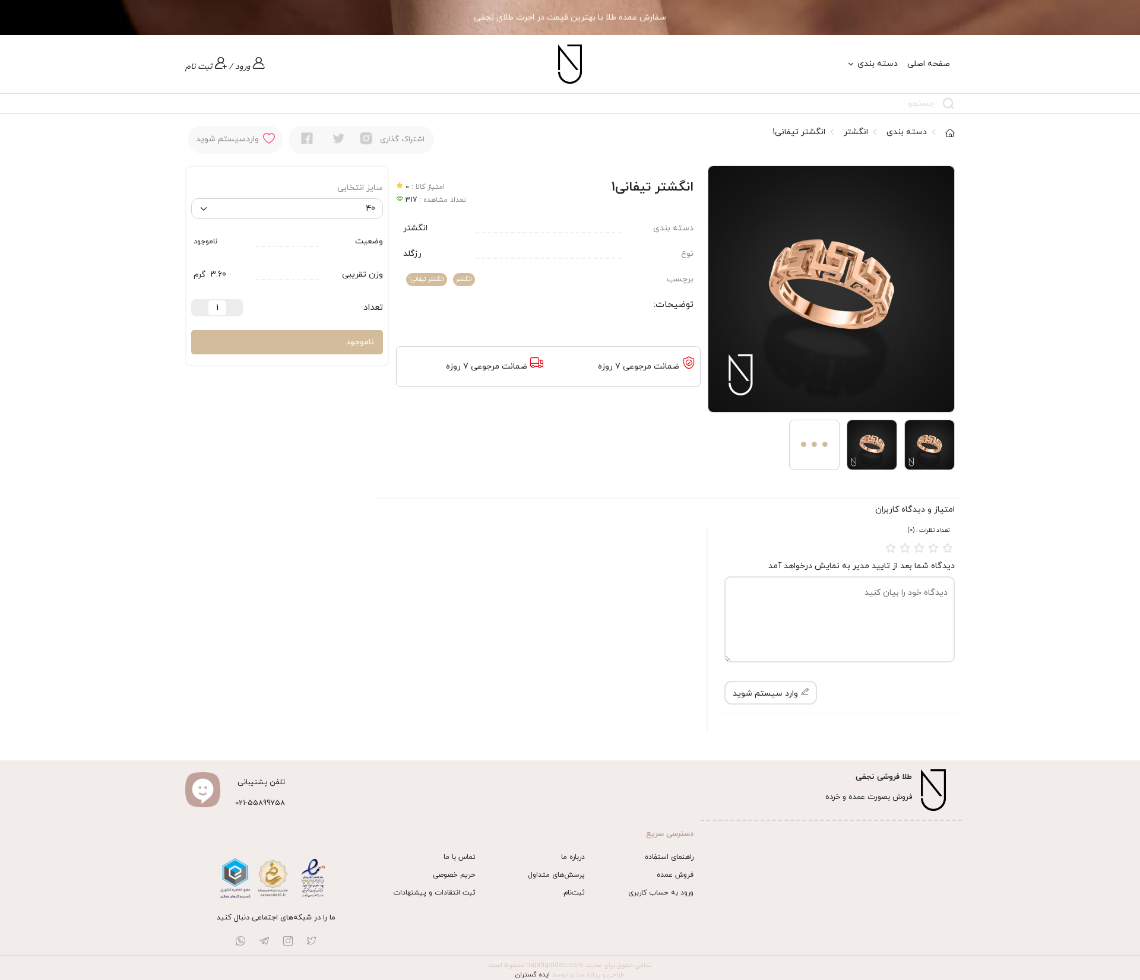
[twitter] (311, 943)
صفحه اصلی (928, 63)
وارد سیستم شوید (766, 693)
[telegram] (264, 943)
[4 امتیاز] (933, 548)
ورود (243, 66)
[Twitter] (339, 138)
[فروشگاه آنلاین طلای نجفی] (570, 63)
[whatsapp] (240, 943)
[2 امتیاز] (905, 548)
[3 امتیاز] (919, 548)
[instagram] (366, 138)
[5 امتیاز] (947, 548)
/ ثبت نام (209, 66)
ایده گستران (532, 974)
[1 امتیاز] (891, 548)
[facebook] (307, 138)
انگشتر (856, 132)
